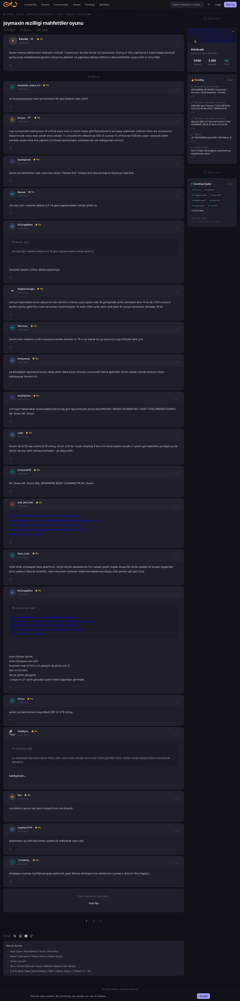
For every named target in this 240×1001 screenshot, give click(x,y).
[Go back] (4, 14)
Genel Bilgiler (84, 14)
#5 (177, 195)
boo (20, 795)
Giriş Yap (93, 903)
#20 (176, 863)
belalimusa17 (200, 200)
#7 (177, 292)
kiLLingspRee (25, 224)
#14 (176, 557)
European (70, 14)
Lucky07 (214, 205)
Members (104, 4)
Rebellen (210, 190)
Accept (203, 996)
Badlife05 (216, 200)
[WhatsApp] (20, 936)
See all (230, 80)
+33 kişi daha (197, 210)
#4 (176, 163)
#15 (176, 594)
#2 (177, 89)
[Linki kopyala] (32, 936)
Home (10, 14)
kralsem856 (24, 470)
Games (76, 4)
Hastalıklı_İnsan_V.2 (29, 85)
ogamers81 (199, 205)
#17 (176, 735)
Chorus (197, 190)
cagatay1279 (25, 827)
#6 (177, 228)
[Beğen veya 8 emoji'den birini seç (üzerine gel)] (10, 65)
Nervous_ (23, 326)
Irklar (59, 14)
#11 (176, 436)
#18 (176, 798)
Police (21, 698)
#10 (176, 399)
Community (30, 4)
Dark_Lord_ (24, 553)
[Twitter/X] (15, 936)
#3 (176, 121)
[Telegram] (26, 936)
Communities (61, 4)
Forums (45, 4)
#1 (177, 42)
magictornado (200, 195)
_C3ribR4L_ (24, 860)
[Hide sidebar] (233, 31)
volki (20, 432)
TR (208, 4)
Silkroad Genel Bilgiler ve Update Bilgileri (40, 14)
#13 (176, 506)
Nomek (22, 192)
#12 (176, 473)
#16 (176, 702)
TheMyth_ (23, 731)
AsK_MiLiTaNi (25, 502)
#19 (176, 831)
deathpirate (24, 159)
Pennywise (24, 358)
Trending (90, 4)
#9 (177, 362)
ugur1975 (217, 195)
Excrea (23, 39)
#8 (177, 329)
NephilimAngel (26, 288)
